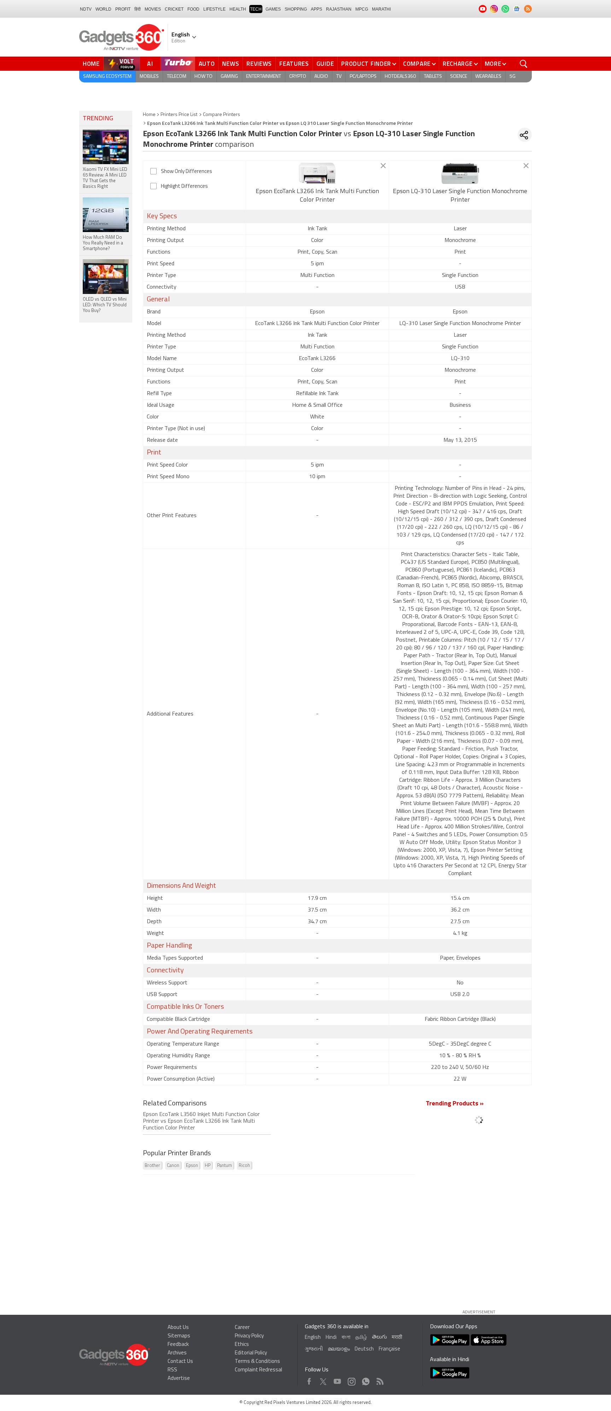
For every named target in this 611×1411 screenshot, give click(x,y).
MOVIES (153, 9)
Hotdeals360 (400, 76)
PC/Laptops (363, 76)
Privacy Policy (249, 1336)
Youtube (337, 1379)
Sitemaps (179, 1336)
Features (294, 63)
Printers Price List (179, 114)
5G (513, 76)
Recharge (458, 63)
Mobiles (149, 76)
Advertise (179, 1378)
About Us (178, 1327)
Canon (173, 1165)
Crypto (297, 76)
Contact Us (180, 1361)
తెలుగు (379, 1337)
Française (389, 1349)
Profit (122, 9)
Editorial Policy (251, 1353)
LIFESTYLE (214, 9)
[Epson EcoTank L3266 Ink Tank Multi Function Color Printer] (317, 173)
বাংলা (346, 1337)
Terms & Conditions (257, 1361)
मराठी (397, 1337)
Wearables (488, 76)
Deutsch (364, 1349)
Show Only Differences (186, 171)
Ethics (242, 1344)
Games (273, 9)
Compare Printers (221, 114)
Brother (152, 1165)
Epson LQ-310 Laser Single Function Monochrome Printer (460, 196)
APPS (316, 9)
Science (458, 76)
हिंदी (137, 9)
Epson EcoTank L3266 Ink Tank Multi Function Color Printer (317, 196)
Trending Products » (455, 1104)
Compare (417, 63)
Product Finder (366, 63)
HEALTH (237, 9)
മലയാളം (339, 1349)
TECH (256, 9)
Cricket (174, 9)
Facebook (309, 1379)
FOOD (193, 9)
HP (207, 1165)
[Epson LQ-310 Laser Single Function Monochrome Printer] (460, 173)
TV (339, 76)
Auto (207, 63)
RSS (172, 1370)
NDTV (86, 9)
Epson (192, 1165)
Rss (379, 1379)
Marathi (381, 9)
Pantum (224, 1165)
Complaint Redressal (258, 1370)
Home (91, 63)
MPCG (361, 9)
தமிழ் (361, 1337)
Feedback (178, 1344)
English (313, 1337)
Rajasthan (338, 9)
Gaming (229, 76)
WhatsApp (365, 1379)
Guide (325, 63)
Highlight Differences (184, 186)
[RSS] (528, 9)
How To (203, 76)
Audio (321, 76)
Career (242, 1327)
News (230, 63)
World (103, 9)
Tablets (433, 76)
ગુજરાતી (314, 1349)
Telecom (176, 76)
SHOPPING (296, 9)
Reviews (259, 63)
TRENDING (98, 119)
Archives (177, 1353)
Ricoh (244, 1165)
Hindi (331, 1337)
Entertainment (263, 76)
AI (150, 63)
